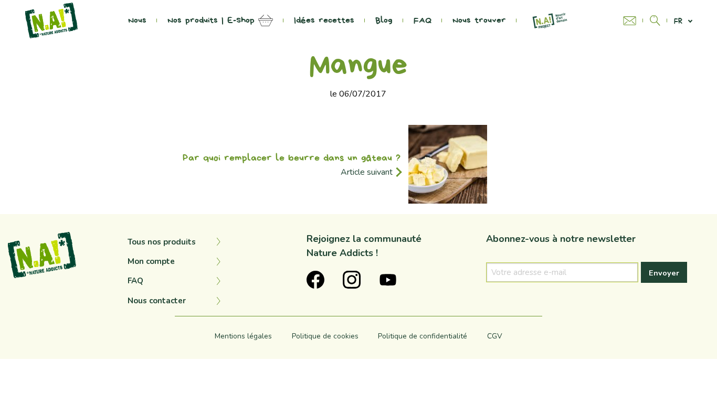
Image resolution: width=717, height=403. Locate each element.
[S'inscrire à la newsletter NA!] (633, 20)
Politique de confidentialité (422, 336)
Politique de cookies (325, 336)
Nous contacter (157, 300)
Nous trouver (479, 20)
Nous (137, 20)
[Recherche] (655, 20)
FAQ (422, 20)
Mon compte (151, 261)
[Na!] (51, 20)
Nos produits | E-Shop (211, 20)
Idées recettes (324, 20)
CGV (494, 336)
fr (678, 21)
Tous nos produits (162, 242)
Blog (384, 20)
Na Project (549, 20)
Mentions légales (243, 336)
